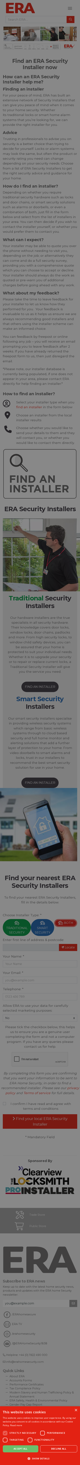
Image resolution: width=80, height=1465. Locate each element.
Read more (16, 1425)
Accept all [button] (21, 1448)
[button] (40, 1458)
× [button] (75, 1410)
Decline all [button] (58, 1448)
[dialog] (40, 1435)
